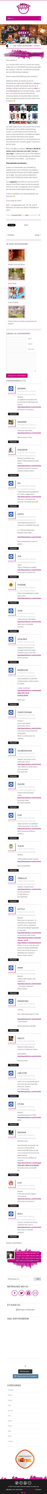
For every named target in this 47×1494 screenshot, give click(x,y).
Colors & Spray (13, 302)
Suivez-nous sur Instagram (27, 1376)
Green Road (12, 283)
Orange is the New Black (16, 264)
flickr (29, 1483)
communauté (12, 91)
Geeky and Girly (29, 1489)
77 (39, 215)
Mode (27, 215)
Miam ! (10, 1395)
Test (9, 1416)
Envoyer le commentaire (17, 376)
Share (26, 225)
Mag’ (36, 88)
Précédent (10, 234)
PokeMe (22, 585)
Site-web (31, 349)
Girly (9, 1405)
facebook (21, 1483)
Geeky (10, 1400)
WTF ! (10, 1436)
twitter (16, 1483)
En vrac (10, 1410)
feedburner (25, 1483)
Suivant (38, 234)
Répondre (13, 414)
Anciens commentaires (14, 1243)
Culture (10, 1441)
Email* (30, 344)
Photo (10, 1426)
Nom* (30, 339)
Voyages (11, 1390)
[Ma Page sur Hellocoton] (25, 1310)
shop (12, 175)
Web (9, 1431)
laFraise (37, 83)
